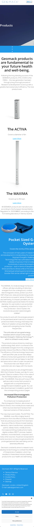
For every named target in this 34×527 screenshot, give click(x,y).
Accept (17, 512)
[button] (31, 498)
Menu (29, 2)
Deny (17, 516)
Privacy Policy (20, 525)
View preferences (17, 521)
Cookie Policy (13, 525)
